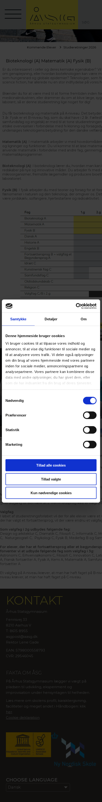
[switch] (90, 415)
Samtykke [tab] (18, 319)
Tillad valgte (51, 479)
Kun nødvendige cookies (51, 493)
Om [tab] (84, 319)
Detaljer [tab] (51, 319)
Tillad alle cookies (51, 465)
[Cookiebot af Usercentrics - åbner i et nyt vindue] (76, 306)
